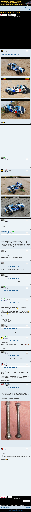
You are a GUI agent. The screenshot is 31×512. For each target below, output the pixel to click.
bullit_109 (5, 363)
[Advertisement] (15, 33)
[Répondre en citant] (27, 51)
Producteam (12, 231)
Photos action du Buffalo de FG (10, 12)
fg (4, 157)
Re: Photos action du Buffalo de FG (10, 266)
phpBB (12, 509)
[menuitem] (3, 8)
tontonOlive (7, 383)
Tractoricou (6, 169)
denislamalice (5, 336)
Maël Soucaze (20, 510)
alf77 (4, 298)
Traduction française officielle (13, 510)
